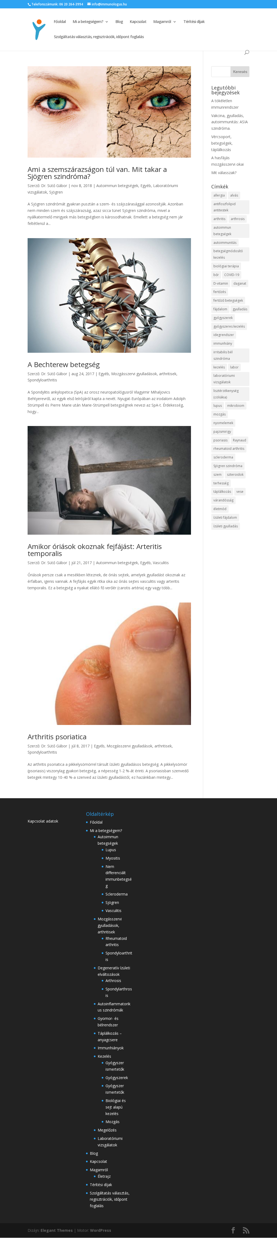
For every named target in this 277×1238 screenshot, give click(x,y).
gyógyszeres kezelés (229, 326)
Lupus (110, 849)
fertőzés (219, 291)
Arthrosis (113, 980)
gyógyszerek (223, 317)
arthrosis (238, 219)
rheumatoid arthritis (228, 448)
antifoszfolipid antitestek (224, 207)
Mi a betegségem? (88, 22)
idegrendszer (223, 334)
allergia (219, 195)
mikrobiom (235, 405)
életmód (219, 509)
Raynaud (239, 440)
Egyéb (145, 185)
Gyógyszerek (116, 1077)
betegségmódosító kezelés (228, 254)
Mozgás (112, 1121)
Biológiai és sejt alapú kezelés (115, 1107)
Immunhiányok (111, 1047)
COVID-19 (231, 274)
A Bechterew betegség (64, 364)
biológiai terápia (226, 266)
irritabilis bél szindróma (223, 355)
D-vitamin (220, 283)
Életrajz (104, 1176)
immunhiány (222, 343)
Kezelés (104, 1056)
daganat (239, 283)
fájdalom (220, 309)
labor (234, 367)
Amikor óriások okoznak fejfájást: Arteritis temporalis (95, 549)
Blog (119, 22)
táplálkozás (222, 491)
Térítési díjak (194, 22)
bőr (216, 274)
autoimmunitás (224, 242)
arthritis (219, 219)
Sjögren (56, 192)
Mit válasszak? (223, 172)
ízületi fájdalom (225, 517)
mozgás (219, 414)
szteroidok (235, 474)
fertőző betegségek (228, 300)
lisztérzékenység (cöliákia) (226, 394)
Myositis (112, 858)
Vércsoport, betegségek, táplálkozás (222, 143)
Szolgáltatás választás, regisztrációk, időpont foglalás (99, 37)
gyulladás (240, 309)
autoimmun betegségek (222, 230)
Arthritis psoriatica (57, 736)
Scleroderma (116, 894)
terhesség (221, 483)
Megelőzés (107, 1130)
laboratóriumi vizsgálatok (224, 378)
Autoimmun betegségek (117, 185)
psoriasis (220, 440)
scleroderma (223, 457)
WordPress (100, 1230)
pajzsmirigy (222, 431)
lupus (217, 405)
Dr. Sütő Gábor (54, 185)
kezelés (219, 367)
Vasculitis (161, 562)
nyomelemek (223, 423)
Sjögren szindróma (227, 466)
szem (217, 474)
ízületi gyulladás (225, 526)
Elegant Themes (57, 1230)
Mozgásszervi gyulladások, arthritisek (143, 373)
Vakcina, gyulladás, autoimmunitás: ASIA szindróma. (229, 122)
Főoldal (60, 22)
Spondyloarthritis (42, 379)
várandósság (223, 500)
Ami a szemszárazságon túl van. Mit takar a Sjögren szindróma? (97, 172)
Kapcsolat (138, 22)
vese (239, 491)
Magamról (162, 22)
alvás (234, 195)
